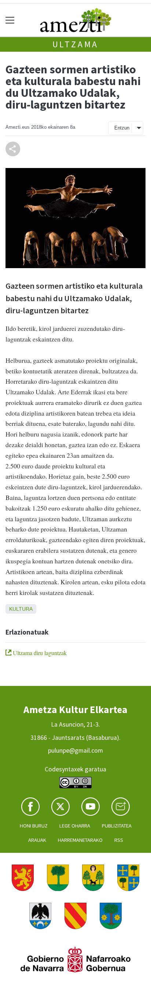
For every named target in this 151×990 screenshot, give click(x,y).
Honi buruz (34, 825)
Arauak (37, 840)
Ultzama (75, 44)
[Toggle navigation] (10, 20)
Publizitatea (117, 825)
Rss (118, 840)
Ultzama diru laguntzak (39, 653)
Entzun (121, 128)
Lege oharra (74, 825)
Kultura (21, 609)
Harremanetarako (80, 840)
